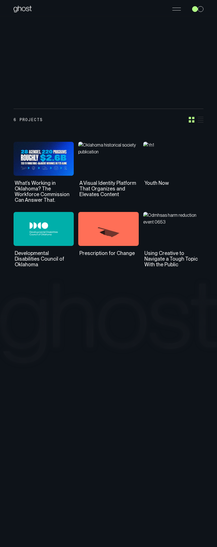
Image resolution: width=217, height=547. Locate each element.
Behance (191, 482)
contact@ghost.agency (152, 482)
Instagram (191, 458)
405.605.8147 (142, 458)
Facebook (192, 466)
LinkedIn (190, 474)
